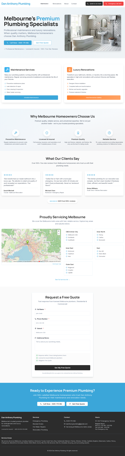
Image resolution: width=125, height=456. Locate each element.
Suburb (40, 328)
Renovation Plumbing (40, 430)
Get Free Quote (42, 43)
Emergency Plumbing (40, 421)
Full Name (41, 309)
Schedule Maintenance (31, 97)
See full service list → (62, 279)
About (66, 4)
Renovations (57, 4)
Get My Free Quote (62, 368)
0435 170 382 (71, 421)
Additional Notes (43, 338)
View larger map (57, 264)
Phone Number (43, 319)
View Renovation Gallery (93, 97)
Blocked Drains (38, 424)
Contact (74, 4)
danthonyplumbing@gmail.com (76, 424)
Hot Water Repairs (39, 427)
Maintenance (44, 3)
